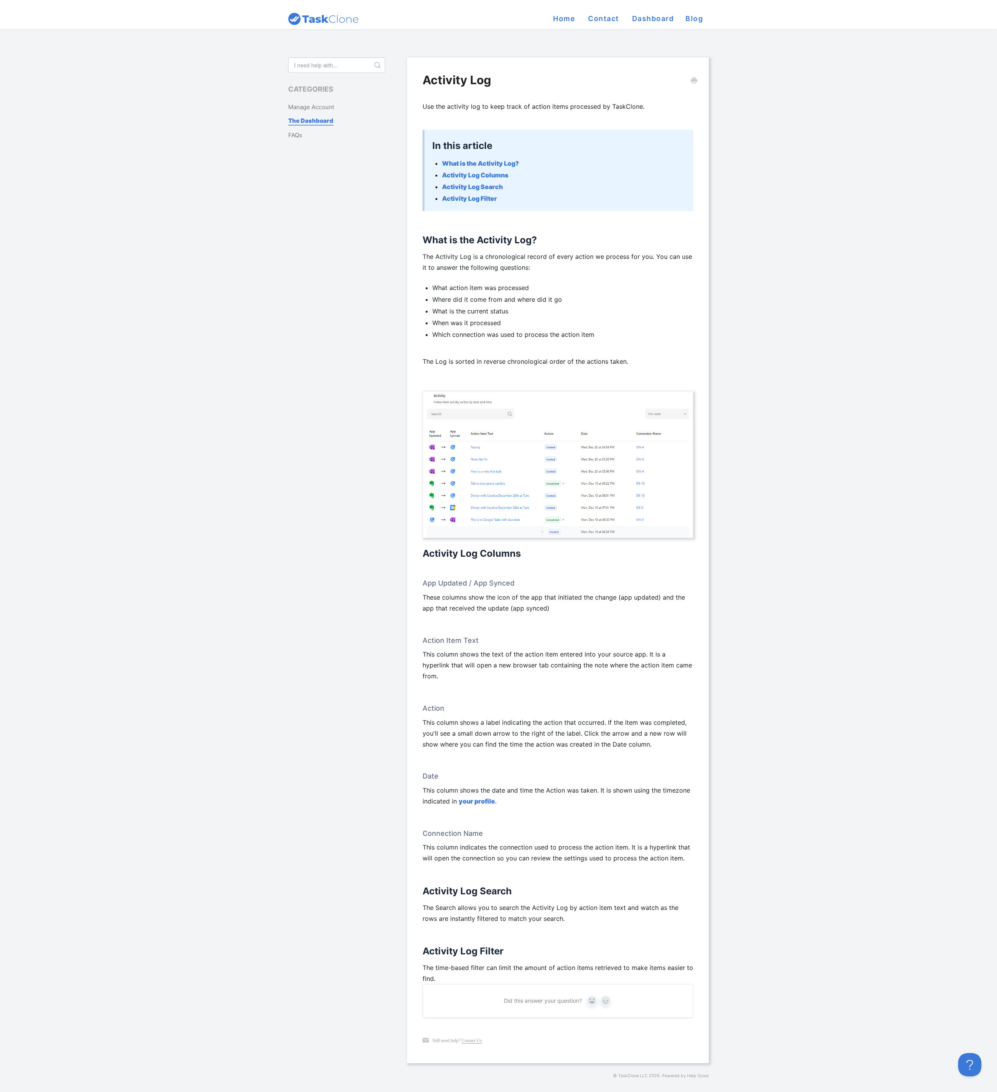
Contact (603, 18)
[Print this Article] (694, 81)
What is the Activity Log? (480, 163)
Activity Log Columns (475, 175)
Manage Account (311, 107)
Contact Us (472, 1040)
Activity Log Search (472, 187)
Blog (694, 18)
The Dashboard (310, 121)
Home (564, 18)
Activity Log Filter (469, 198)
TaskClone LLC (633, 1075)
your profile (477, 801)
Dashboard (653, 18)
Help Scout (698, 1075)
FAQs (295, 135)
